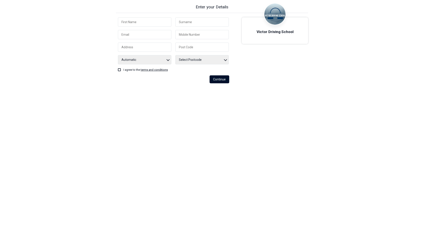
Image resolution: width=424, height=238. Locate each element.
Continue (219, 79)
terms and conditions (154, 69)
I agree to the (145, 69)
